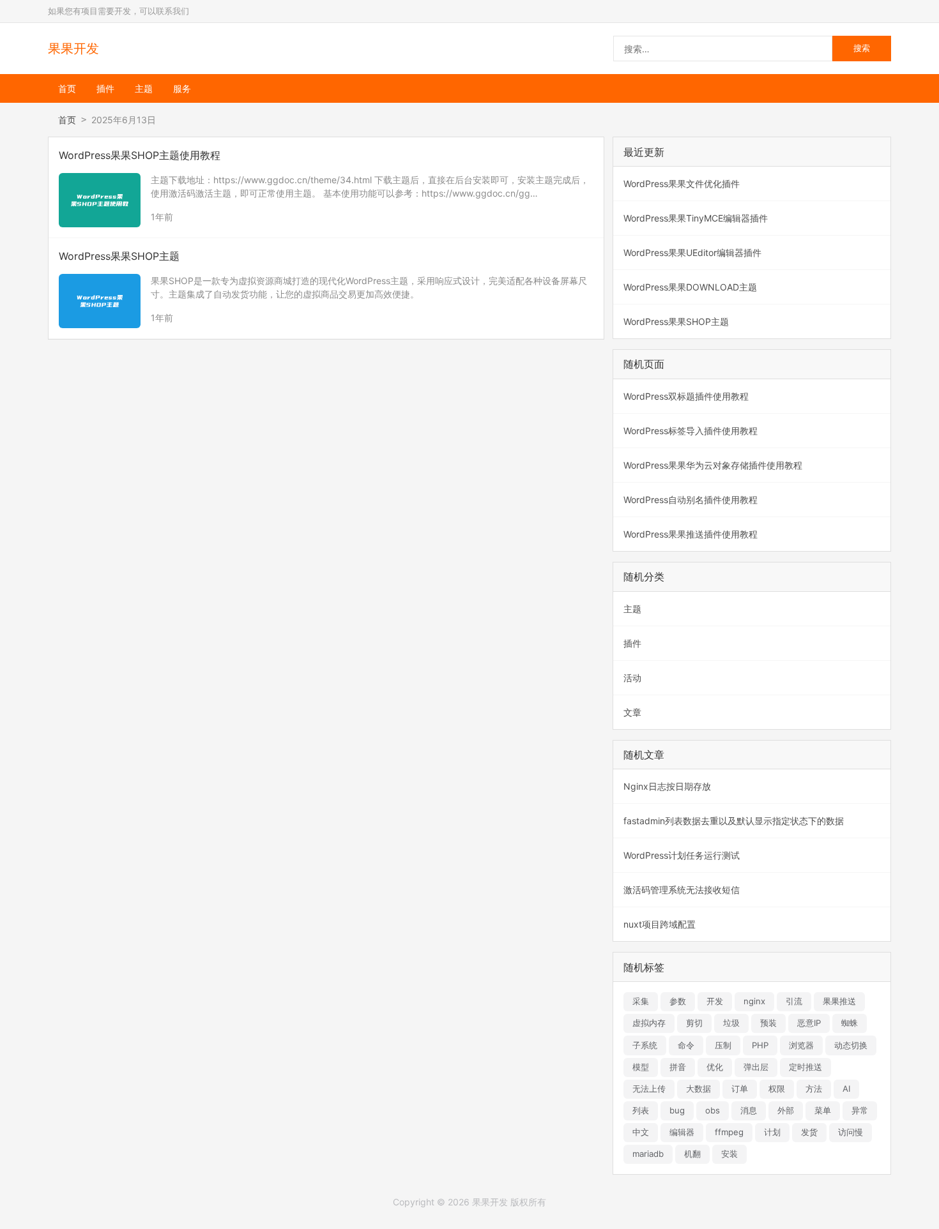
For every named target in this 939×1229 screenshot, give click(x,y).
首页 (67, 88)
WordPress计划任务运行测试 (681, 855)
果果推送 (839, 1001)
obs (712, 1110)
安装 (729, 1154)
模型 (640, 1067)
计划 (772, 1132)
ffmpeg (729, 1132)
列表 (640, 1110)
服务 (182, 88)
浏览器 (801, 1045)
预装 (768, 1023)
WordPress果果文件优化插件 (681, 183)
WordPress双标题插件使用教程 (686, 396)
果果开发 (73, 48)
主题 (144, 88)
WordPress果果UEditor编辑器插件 (692, 252)
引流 (794, 1001)
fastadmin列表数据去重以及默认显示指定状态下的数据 (733, 820)
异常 (859, 1110)
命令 (686, 1045)
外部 (785, 1110)
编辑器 (681, 1132)
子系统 (644, 1045)
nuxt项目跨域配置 (659, 924)
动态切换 (850, 1045)
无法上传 (649, 1088)
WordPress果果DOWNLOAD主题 (690, 287)
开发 (714, 1001)
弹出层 (756, 1067)
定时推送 (805, 1067)
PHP (760, 1045)
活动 (632, 677)
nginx (754, 1001)
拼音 (677, 1067)
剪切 (694, 1023)
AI (846, 1088)
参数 (677, 1001)
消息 (748, 1110)
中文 (640, 1132)
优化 (714, 1067)
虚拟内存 (649, 1023)
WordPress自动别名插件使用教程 (690, 499)
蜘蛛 (849, 1023)
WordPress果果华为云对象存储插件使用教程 (712, 465)
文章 (632, 712)
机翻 (692, 1154)
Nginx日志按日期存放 (667, 786)
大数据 (698, 1088)
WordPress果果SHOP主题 (676, 321)
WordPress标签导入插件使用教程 (690, 430)
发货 (809, 1132)
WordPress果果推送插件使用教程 (690, 534)
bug (677, 1110)
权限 (776, 1088)
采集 (640, 1001)
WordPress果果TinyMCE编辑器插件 (695, 218)
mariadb (648, 1154)
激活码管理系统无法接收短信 (681, 889)
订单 (739, 1088)
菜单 (822, 1110)
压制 (723, 1045)
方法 (813, 1088)
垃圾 (731, 1023)
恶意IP (809, 1023)
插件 (105, 88)
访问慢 (850, 1132)
